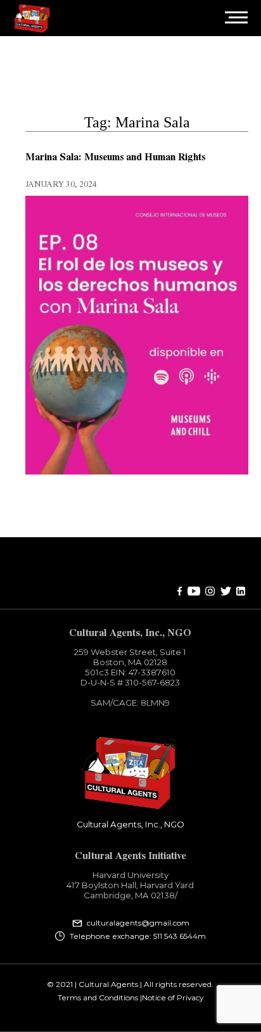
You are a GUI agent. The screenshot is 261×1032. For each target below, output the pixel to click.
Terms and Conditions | (100, 997)
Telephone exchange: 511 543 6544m (138, 936)
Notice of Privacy (172, 997)
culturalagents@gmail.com (138, 923)
